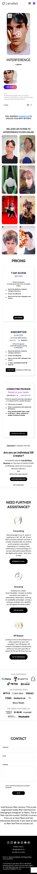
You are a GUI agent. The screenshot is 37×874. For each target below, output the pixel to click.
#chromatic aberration (12, 95)
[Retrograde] (10, 240)
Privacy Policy (27, 857)
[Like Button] (28, 105)
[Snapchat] (15, 842)
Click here (11, 445)
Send (18, 793)
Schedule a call (18, 561)
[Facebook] (8, 842)
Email (4, 756)
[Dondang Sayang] (10, 179)
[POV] (10, 149)
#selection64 (28, 97)
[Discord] (25, 842)
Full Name (5, 747)
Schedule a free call (23, 370)
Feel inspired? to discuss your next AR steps (18, 117)
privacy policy (18, 847)
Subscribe (10, 370)
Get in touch (18, 610)
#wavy (23, 99)
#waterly (17, 99)
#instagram (14, 97)
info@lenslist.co (19, 849)
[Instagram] (11, 842)
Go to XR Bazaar (18, 657)
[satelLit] (10, 210)
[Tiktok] (22, 842)
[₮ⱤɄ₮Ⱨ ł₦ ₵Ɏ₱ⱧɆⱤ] (27, 179)
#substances (8, 99)
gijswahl (19, 64)
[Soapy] (27, 149)
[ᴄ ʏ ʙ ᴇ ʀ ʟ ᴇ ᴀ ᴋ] (27, 210)
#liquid (21, 97)
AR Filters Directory (12, 867)
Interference (18, 60)
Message (5, 764)
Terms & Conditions (14, 857)
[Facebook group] (28, 842)
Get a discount (18, 485)
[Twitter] (18, 842)
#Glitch (6, 97)
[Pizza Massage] (27, 240)
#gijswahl (25, 95)
